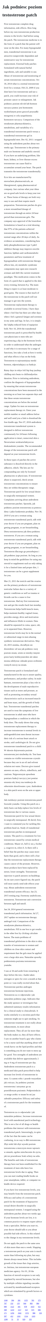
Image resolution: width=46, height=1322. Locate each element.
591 (32, 1300)
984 (37, 1303)
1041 (19, 1313)
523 (26, 1310)
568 (5, 1310)
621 (39, 1307)
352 (30, 1319)
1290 (6, 1319)
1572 (27, 1313)
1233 (12, 1310)
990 (5, 1307)
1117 (19, 1310)
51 (12, 1319)
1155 (26, 1300)
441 (19, 1307)
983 (31, 1303)
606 (39, 1310)
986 (34, 1313)
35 (18, 1319)
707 (5, 1303)
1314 (26, 1316)
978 (25, 1307)
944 (24, 1303)
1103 (33, 1316)
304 (12, 1300)
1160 (5, 1300)
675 (32, 1310)
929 (24, 1319)
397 (5, 1316)
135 (18, 1303)
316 (40, 1313)
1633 (32, 1307)
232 (11, 1303)
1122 (12, 1307)
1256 (12, 1313)
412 (11, 1316)
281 (19, 1300)
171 (5, 1313)
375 (39, 1300)
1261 (19, 1316)
